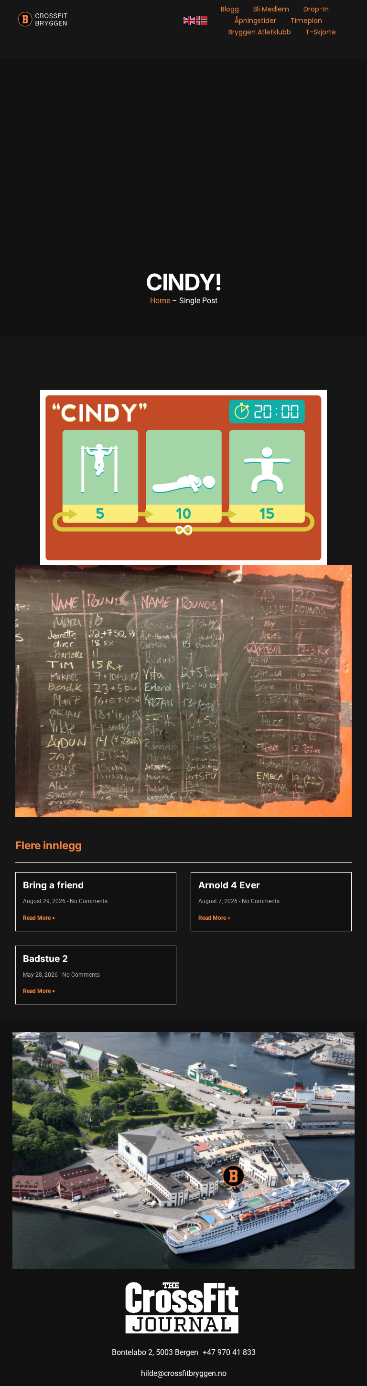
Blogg (230, 9)
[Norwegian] (202, 20)
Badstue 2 (45, 958)
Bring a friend (53, 885)
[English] (190, 20)
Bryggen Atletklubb (259, 32)
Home (160, 300)
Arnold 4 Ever (229, 885)
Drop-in (316, 9)
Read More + (39, 918)
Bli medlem (271, 9)
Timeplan (306, 20)
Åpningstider (255, 20)
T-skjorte (320, 32)
